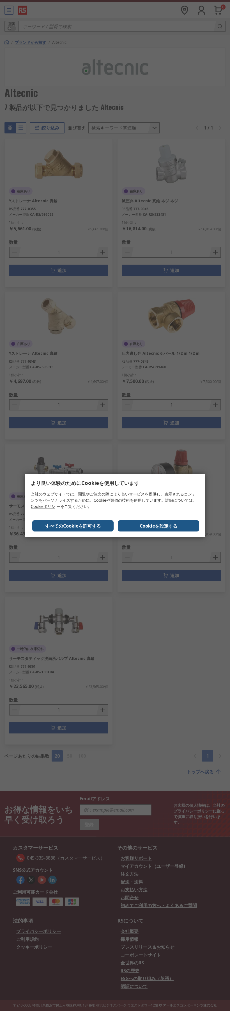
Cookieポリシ (43, 506)
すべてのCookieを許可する (73, 526)
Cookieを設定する (159, 526)
